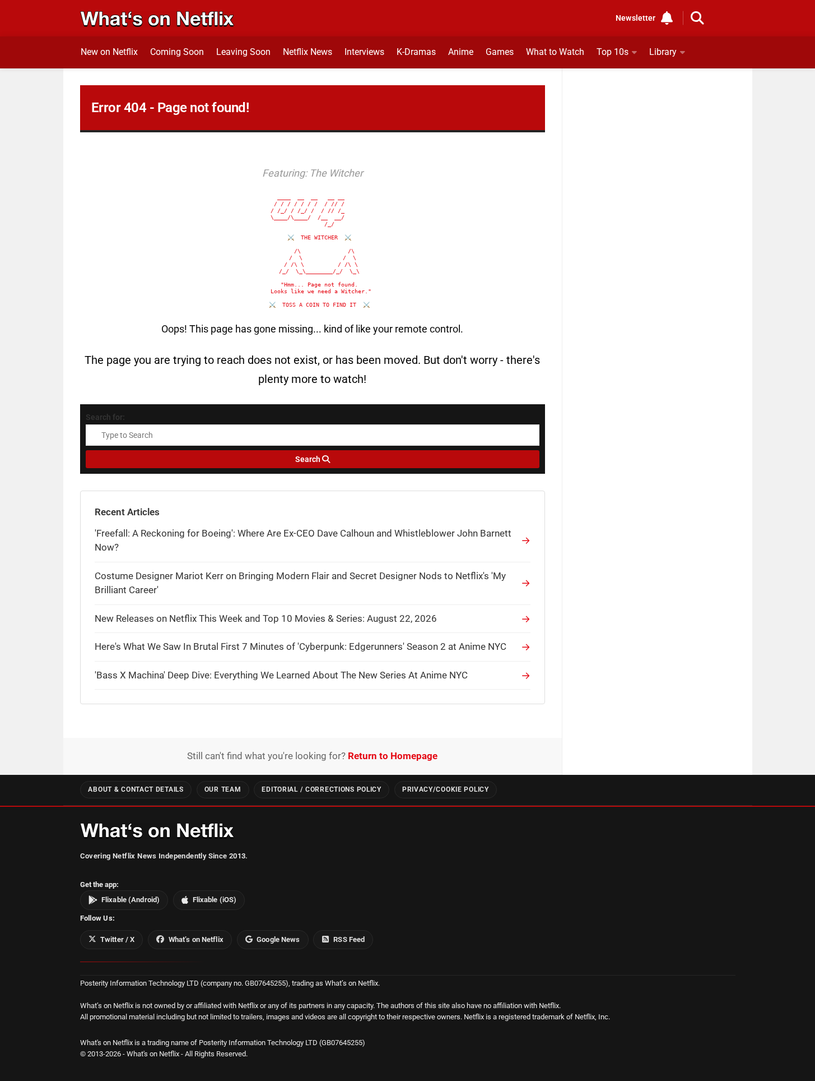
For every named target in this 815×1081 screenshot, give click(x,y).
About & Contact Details (135, 789)
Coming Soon (177, 52)
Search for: (105, 417)
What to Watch (555, 52)
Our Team (222, 789)
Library (663, 52)
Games (500, 52)
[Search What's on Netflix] (697, 18)
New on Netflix (109, 52)
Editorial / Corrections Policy (321, 789)
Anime (460, 52)
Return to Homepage (392, 755)
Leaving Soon (243, 52)
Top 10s (612, 52)
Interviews (364, 52)
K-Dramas (416, 52)
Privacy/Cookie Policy (445, 789)
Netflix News (307, 52)
